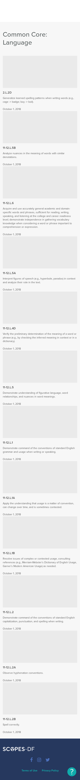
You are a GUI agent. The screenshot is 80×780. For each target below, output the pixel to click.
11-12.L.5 (8, 387)
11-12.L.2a (9, 667)
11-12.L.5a (9, 273)
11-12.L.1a (9, 498)
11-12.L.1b (9, 553)
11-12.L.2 (8, 612)
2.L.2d (7, 92)
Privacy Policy (50, 770)
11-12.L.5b (9, 148)
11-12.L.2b (9, 719)
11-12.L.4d (9, 328)
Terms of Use (29, 770)
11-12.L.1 (8, 443)
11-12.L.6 (8, 203)
